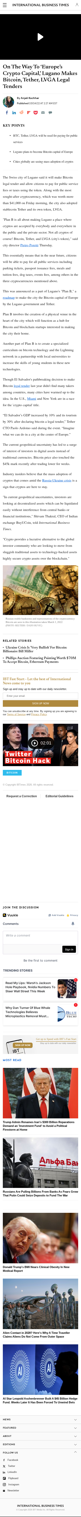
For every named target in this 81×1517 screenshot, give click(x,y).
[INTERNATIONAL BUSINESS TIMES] (41, 5)
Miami (31, 398)
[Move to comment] (50, 112)
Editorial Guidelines (59, 796)
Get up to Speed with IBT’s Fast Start (56, 1039)
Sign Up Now (22, 1045)
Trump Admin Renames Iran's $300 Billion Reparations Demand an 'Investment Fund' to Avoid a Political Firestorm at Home (38, 1125)
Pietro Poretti (29, 245)
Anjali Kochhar (30, 98)
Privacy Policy (39, 714)
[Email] (43, 112)
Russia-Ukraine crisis (56, 480)
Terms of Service (16, 714)
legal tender (22, 385)
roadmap (9, 297)
